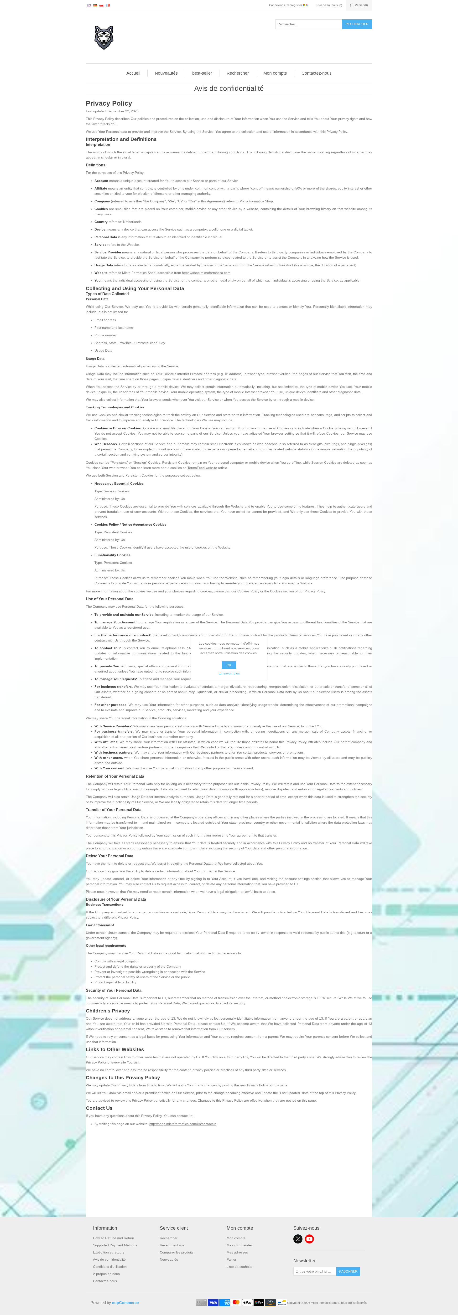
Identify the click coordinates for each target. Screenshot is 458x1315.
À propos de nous (106, 1274)
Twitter (297, 1238)
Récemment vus (172, 1245)
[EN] (89, 5)
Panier (231, 1259)
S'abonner (348, 1271)
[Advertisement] (229, 1183)
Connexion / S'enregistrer (286, 5)
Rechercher (357, 24)
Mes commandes (240, 1245)
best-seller (202, 73)
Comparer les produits (176, 1252)
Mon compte (275, 73)
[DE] (95, 5)
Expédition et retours (108, 1252)
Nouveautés (166, 73)
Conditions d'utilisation (110, 1267)
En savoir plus (229, 673)
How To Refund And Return (113, 1238)
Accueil (133, 73)
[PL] (101, 5)
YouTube (309, 1238)
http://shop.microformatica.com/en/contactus (182, 1124)
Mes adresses (237, 1252)
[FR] (107, 5)
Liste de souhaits (239, 1267)
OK (229, 665)
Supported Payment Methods (115, 1245)
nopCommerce (125, 1303)
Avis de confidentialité (109, 1259)
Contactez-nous (317, 73)
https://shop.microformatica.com (206, 273)
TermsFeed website (202, 468)
